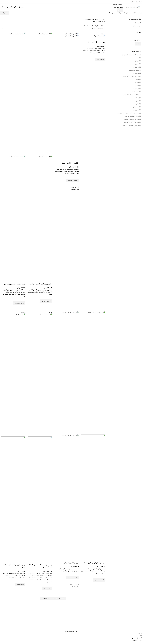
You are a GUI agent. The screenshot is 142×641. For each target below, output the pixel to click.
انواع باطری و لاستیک (135, 70)
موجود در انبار (137, 25)
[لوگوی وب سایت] (133, 7)
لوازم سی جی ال (136, 91)
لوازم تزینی (138, 64)
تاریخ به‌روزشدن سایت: (134, 623)
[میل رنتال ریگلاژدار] (66, 372)
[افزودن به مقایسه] (103, 39)
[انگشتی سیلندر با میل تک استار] (40, 94)
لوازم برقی (138, 61)
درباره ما (67, 615)
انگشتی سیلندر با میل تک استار (40, 284)
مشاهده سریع (103, 63)
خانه (104, 19)
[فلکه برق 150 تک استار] (72, 33)
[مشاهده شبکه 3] (82, 25)
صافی (137, 43)
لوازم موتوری (137, 67)
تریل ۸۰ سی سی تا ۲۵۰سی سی (132, 76)
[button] (72, 180)
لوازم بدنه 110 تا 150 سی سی (133, 116)
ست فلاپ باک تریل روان (96, 42)
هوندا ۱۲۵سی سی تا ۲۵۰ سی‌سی (132, 94)
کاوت (130, 629)
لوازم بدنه (138, 58)
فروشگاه (67, 611)
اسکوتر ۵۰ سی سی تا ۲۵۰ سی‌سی (131, 55)
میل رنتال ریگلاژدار (71, 563)
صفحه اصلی (66, 608)
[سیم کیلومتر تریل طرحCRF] (93, 372)
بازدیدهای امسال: (136, 617)
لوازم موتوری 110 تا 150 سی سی (132, 125)
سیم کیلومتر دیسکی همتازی (14, 284)
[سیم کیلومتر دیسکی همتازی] (13, 94)
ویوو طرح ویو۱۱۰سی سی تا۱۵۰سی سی (94, 618)
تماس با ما (4, 12)
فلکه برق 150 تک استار (70, 163)
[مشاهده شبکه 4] (79, 25)
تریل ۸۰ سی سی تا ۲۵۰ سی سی (96, 615)
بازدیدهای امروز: (136, 608)
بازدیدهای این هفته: (135, 614)
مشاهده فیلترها (99, 25)
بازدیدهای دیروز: (136, 611)
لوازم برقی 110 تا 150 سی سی (132, 119)
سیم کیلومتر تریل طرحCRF (94, 563)
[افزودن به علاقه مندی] (103, 56)
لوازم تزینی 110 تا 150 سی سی (132, 122)
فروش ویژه (137, 22)
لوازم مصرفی (137, 107)
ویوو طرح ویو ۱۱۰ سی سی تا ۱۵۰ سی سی (129, 113)
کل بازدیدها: (137, 620)
